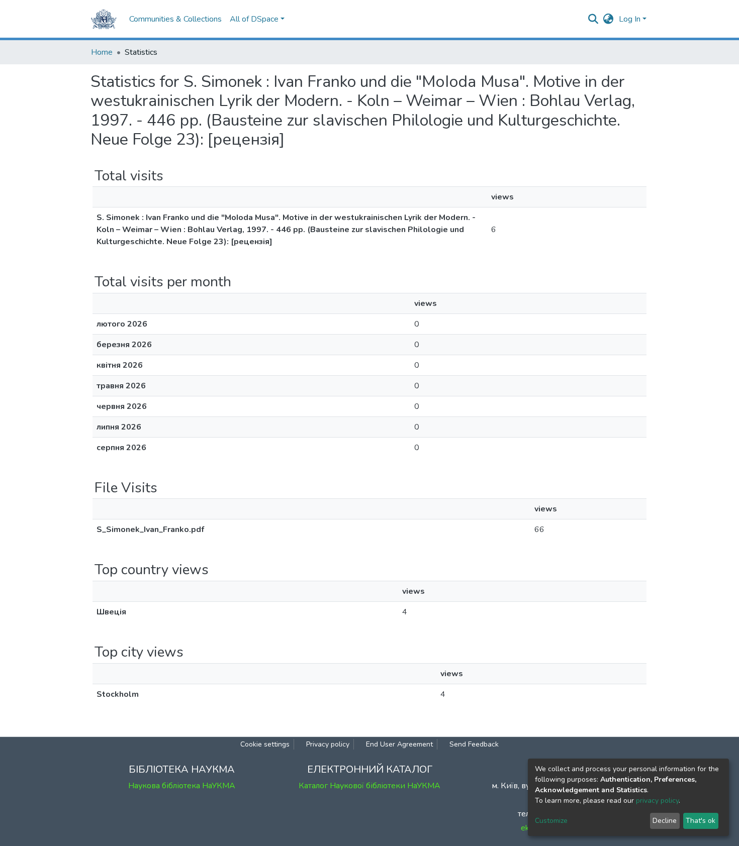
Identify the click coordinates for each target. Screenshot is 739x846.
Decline (665, 820)
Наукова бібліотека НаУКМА (181, 785)
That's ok (700, 820)
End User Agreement (399, 744)
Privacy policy (327, 744)
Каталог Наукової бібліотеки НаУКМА (369, 785)
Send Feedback (474, 744)
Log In (629, 19)
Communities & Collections (175, 19)
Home (102, 52)
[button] (608, 19)
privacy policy (657, 800)
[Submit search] (593, 19)
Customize (551, 820)
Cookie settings (265, 744)
